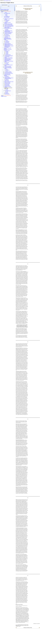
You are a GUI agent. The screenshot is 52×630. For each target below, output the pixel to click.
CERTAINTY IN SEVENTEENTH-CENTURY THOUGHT (7, 60)
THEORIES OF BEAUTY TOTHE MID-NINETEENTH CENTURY (8, 44)
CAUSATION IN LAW (7, 56)
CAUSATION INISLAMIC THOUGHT (9, 55)
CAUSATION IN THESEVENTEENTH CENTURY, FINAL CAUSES (8, 58)
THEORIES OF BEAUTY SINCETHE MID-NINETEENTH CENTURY (8, 46)
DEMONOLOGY (7, 93)
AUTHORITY (6, 40)
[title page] (6, 12)
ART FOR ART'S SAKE (7, 35)
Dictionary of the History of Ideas (5, 9)
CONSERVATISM (7, 76)
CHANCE (7, 63)
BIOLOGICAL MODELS (7, 50)
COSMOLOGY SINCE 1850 (7, 82)
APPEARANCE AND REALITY (8, 33)
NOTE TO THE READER (6, 17)
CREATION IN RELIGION (7, 83)
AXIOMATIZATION (7, 41)
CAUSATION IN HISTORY (8, 54)
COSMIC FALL (6, 79)
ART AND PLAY (7, 34)
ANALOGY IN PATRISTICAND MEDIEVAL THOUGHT (7, 27)
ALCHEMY (6, 21)
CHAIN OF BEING (7, 62)
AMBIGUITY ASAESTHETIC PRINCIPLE (8, 25)
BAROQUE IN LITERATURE (8, 43)
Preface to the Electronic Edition (7, 13)
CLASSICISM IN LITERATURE (8, 71)
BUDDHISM (6, 51)
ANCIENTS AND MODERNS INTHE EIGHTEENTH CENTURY (8, 31)
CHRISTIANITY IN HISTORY (8, 66)
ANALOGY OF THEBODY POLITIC (8, 28)
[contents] (7, 15)
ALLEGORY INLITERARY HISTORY (8, 24)
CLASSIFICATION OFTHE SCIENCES (9, 73)
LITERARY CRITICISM (7, 85)
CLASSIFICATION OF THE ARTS (8, 72)
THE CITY (7, 69)
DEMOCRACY (6, 92)
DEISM (7, 91)
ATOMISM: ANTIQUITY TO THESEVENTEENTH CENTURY (7, 38)
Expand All (5, 96)
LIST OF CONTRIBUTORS (7, 16)
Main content (5, 0)
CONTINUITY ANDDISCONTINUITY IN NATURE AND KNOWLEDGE (9, 78)
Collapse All (2, 96)
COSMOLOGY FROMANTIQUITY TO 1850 (8, 81)
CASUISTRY (7, 52)
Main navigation (9, 0)
